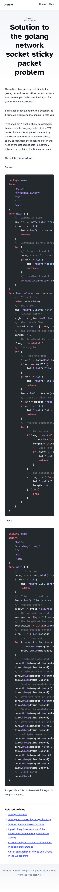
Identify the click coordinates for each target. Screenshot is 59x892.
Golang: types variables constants (26, 824)
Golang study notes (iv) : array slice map (29, 819)
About (52, 4)
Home (42, 4)
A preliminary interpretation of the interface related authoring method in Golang (28, 833)
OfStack (8, 5)
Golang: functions (17, 814)
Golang (29, 18)
